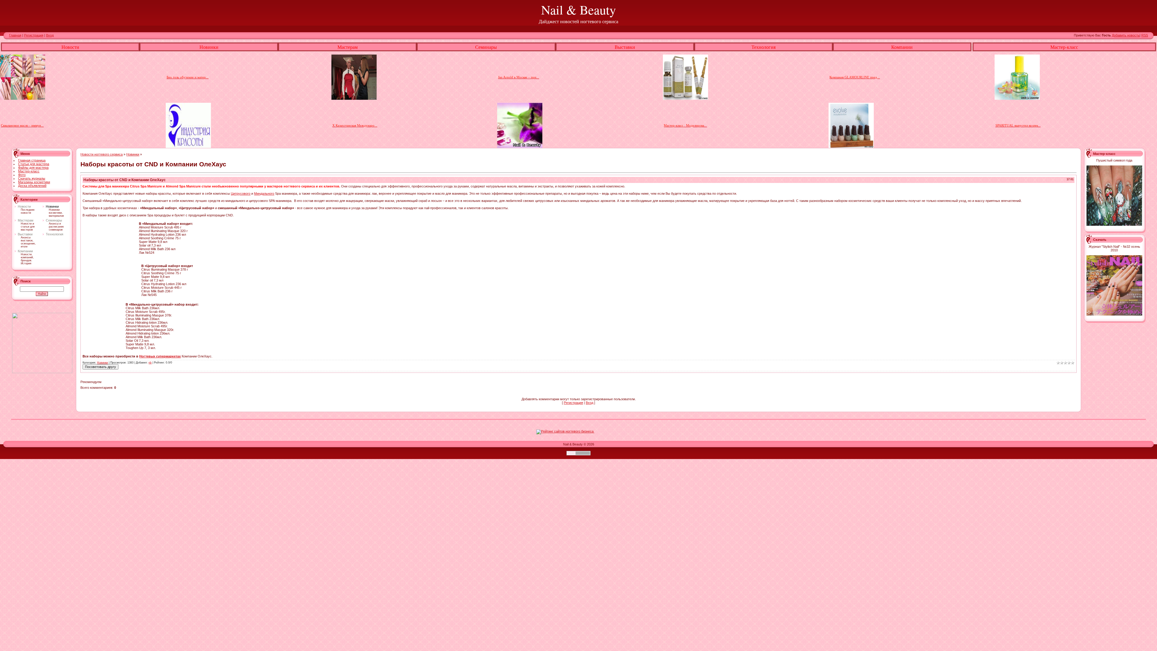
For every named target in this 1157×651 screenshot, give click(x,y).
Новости (24, 206)
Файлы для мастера (33, 167)
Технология (54, 234)
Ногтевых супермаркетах (160, 356)
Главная (15, 35)
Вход (50, 35)
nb (150, 362)
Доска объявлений (32, 185)
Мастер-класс (28, 171)
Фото (22, 175)
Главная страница (31, 160)
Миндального (264, 193)
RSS (1144, 35)
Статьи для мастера (33, 164)
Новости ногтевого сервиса (101, 154)
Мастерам (25, 220)
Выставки (25, 234)
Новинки (52, 206)
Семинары (54, 220)
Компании (25, 251)
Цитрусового (240, 193)
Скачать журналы (31, 178)
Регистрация (33, 35)
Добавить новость (1126, 35)
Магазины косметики (34, 182)
